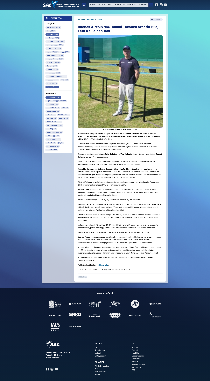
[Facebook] (157, 5)
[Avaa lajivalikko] (84, 5)
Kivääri (135, 347)
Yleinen (99, 19)
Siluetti (135, 361)
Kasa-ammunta (138, 364)
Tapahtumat (100, 350)
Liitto (92, 5)
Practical (136, 359)
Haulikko (90, 19)
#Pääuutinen (83, 277)
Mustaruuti (136, 367)
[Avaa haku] (151, 5)
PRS (133, 370)
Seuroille (143, 5)
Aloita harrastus (102, 366)
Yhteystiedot (100, 356)
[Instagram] (161, 5)
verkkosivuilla (102, 265)
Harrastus (120, 5)
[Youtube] (165, 5)
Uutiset (98, 353)
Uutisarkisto (55, 18)
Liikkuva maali (138, 356)
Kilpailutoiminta (105, 5)
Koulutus (131, 5)
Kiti (96, 369)
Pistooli (135, 350)
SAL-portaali (100, 372)
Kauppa (98, 374)
